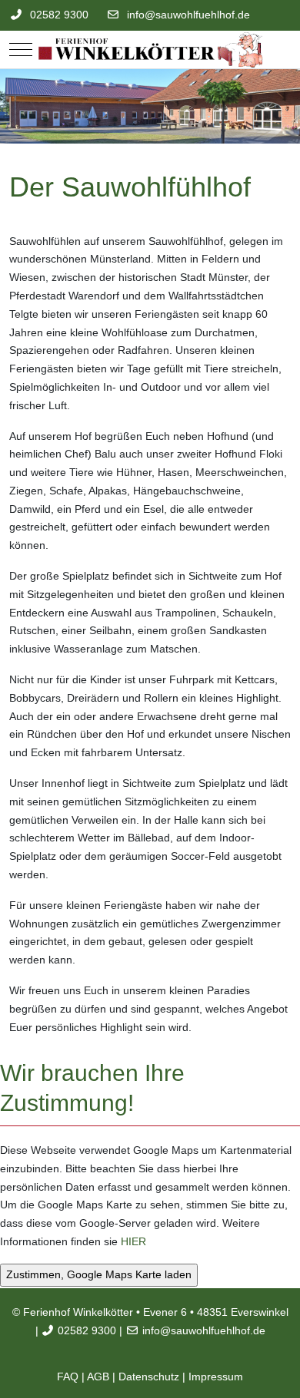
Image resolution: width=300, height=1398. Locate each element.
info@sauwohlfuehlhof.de (188, 14)
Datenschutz (148, 1376)
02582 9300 (59, 14)
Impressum (215, 1376)
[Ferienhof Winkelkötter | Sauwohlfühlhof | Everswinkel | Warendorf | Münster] (150, 49)
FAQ (67, 1376)
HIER (133, 1241)
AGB (98, 1376)
